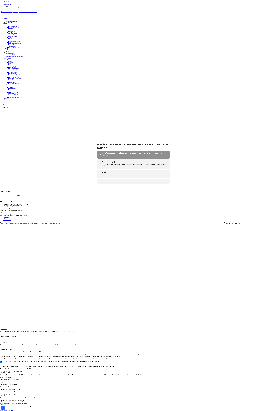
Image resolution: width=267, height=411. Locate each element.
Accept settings (3, 410)
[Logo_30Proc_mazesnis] (9, 12)
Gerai (1, 333)
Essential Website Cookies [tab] (6, 349)
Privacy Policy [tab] (3, 404)
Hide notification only (11, 410)
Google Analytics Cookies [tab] (6, 364)
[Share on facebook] (133, 181)
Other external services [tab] (5, 372)
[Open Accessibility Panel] (3, 408)
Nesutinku (4, 333)
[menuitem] (135, 20)
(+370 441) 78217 (19, 195)
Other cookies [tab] (3, 395)
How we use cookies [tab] (4, 342)
